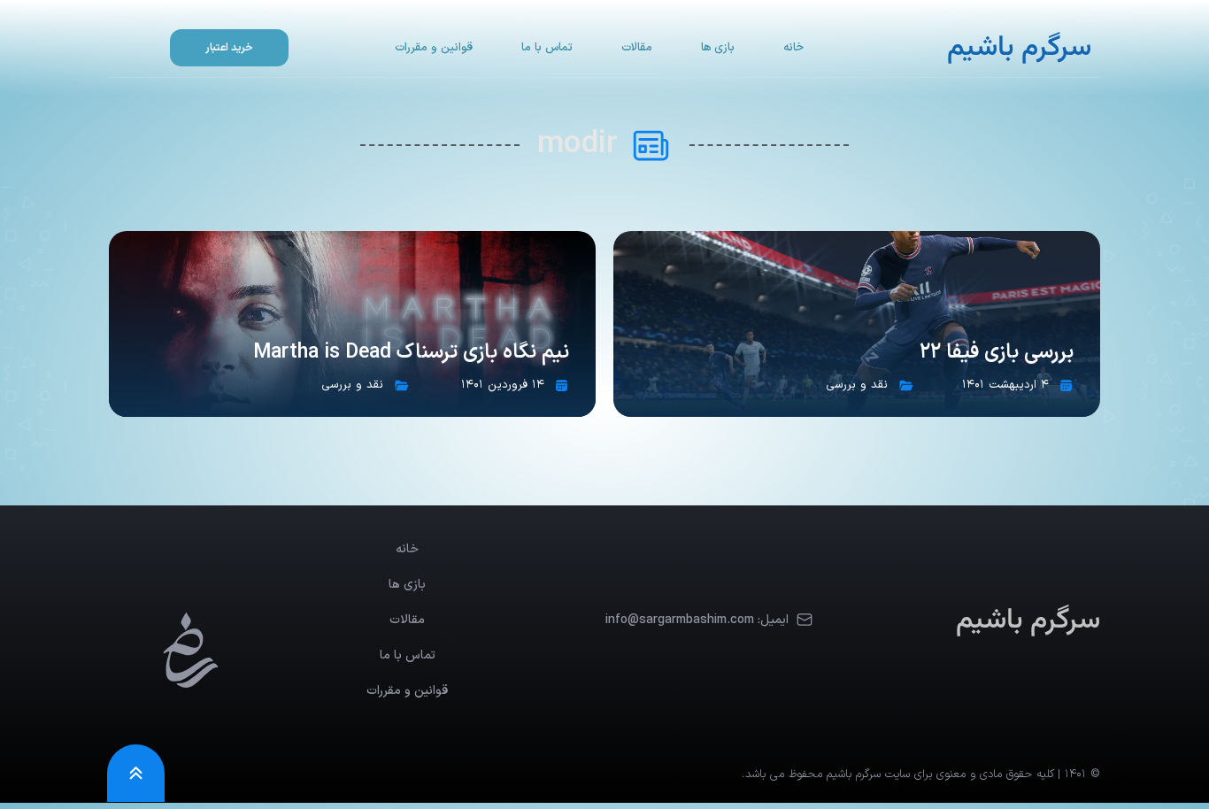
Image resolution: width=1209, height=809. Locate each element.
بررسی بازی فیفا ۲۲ (997, 352)
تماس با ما (547, 48)
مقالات (636, 48)
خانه (793, 48)
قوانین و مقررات (434, 48)
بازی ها (718, 48)
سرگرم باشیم (1019, 48)
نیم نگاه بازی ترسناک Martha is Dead (411, 352)
